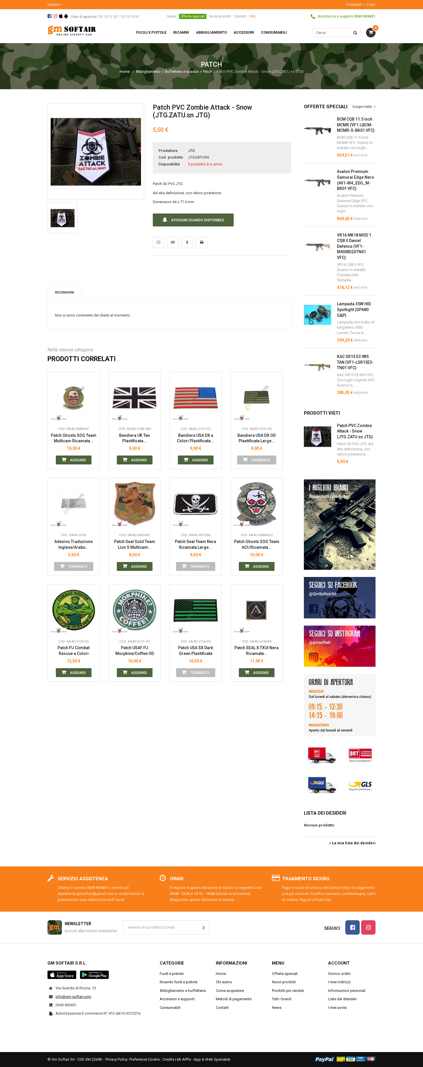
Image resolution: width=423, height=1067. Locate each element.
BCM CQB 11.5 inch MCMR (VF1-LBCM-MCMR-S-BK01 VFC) (356, 125)
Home (125, 71)
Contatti (240, 16)
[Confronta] (91, 415)
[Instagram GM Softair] (340, 646)
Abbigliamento (148, 71)
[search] (355, 32)
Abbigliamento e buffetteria (183, 990)
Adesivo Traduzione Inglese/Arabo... (73, 544)
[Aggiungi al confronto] (173, 242)
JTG (191, 150)
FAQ (252, 16)
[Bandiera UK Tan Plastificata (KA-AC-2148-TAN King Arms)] (135, 398)
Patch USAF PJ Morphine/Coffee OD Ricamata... (134, 650)
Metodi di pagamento (234, 999)
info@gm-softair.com (73, 996)
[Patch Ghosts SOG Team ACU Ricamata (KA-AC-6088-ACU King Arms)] (257, 504)
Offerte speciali (192, 16)
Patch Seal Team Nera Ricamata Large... (195, 544)
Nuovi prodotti (220, 16)
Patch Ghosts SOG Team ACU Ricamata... (256, 544)
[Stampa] (201, 242)
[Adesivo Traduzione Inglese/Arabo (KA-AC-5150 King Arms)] (74, 504)
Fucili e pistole (172, 973)
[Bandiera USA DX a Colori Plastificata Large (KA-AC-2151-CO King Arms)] (196, 398)
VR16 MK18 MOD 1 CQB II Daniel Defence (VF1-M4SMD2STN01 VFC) (354, 246)
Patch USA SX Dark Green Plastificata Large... (195, 650)
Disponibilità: (169, 164)
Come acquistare (230, 990)
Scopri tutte (362, 106)
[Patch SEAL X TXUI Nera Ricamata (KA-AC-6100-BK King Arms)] (257, 610)
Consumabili (170, 1007)
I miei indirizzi (339, 982)
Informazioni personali (346, 990)
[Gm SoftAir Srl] (71, 30)
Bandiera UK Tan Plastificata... (134, 438)
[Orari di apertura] (340, 705)
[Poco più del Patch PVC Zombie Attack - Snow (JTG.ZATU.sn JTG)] (317, 436)
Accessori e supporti (177, 999)
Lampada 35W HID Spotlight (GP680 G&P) (354, 309)
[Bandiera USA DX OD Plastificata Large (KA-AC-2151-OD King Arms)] (257, 398)
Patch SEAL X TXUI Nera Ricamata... (257, 650)
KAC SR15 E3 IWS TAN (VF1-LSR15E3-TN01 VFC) (355, 362)
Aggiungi (77, 460)
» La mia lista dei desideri (352, 843)
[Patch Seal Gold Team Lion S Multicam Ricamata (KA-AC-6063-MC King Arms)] (135, 504)
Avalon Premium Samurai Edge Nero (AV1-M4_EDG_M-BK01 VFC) (355, 180)
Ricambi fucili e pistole (178, 982)
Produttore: (168, 150)
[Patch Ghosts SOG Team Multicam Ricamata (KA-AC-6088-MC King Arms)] (74, 398)
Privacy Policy (116, 1059)
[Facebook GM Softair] (340, 597)
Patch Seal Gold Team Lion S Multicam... (134, 544)
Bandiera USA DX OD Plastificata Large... (256, 438)
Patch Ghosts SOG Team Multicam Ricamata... (73, 438)
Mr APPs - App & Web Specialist (203, 1059)
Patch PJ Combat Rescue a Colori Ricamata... (73, 650)
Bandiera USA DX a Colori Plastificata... (195, 438)
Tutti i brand (281, 999)
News (171, 16)
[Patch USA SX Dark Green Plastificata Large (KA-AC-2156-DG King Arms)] (196, 610)
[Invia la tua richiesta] (187, 242)
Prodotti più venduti (288, 990)
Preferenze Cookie (144, 1059)
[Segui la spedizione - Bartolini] (340, 755)
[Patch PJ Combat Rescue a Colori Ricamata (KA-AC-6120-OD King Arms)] (74, 610)
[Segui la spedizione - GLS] (340, 784)
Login (371, 5)
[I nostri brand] (340, 524)
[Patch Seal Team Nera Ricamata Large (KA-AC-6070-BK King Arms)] (196, 504)
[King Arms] (58, 415)
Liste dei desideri (342, 999)
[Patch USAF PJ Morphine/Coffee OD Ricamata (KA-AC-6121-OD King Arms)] (135, 610)
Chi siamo (224, 982)
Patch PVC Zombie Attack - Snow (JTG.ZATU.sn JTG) (355, 431)
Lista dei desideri (325, 813)
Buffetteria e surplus (182, 71)
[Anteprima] (91, 389)
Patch (207, 71)
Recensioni (64, 292)
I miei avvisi (337, 1007)
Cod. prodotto (171, 157)
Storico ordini (339, 973)
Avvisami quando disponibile (197, 220)
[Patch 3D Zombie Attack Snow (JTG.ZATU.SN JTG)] (62, 218)
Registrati (354, 5)
